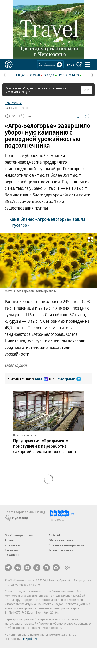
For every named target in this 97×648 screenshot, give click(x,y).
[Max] (56, 567)
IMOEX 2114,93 (69, 75)
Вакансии (12, 555)
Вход (70, 64)
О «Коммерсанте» (19, 535)
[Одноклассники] (36, 567)
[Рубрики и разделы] (87, 64)
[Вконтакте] (17, 567)
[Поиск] (79, 64)
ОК (86, 90)
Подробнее (30, 639)
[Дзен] (27, 567)
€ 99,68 (35, 75)
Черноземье (13, 103)
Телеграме (65, 379)
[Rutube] (46, 567)
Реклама (11, 550)
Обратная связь (60, 540)
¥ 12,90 (49, 75)
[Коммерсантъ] (9, 64)
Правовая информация (66, 545)
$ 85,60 (20, 75)
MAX (38, 379)
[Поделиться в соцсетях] (87, 116)
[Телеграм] (8, 567)
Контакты (12, 545)
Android (54, 535)
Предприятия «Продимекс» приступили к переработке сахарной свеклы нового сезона (44, 446)
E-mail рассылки (60, 550)
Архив (9, 540)
